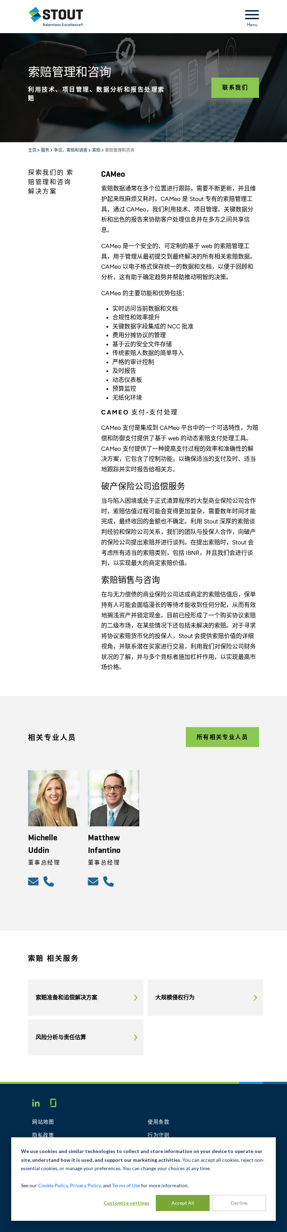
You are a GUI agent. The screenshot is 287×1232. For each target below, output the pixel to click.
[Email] (34, 881)
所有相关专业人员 (222, 737)
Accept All (183, 1203)
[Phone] (49, 881)
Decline (239, 1203)
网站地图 (43, 1122)
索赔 (96, 150)
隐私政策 (43, 1135)
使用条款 (159, 1122)
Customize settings (126, 1203)
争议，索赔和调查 (71, 150)
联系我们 (235, 87)
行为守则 (159, 1135)
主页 (32, 150)
